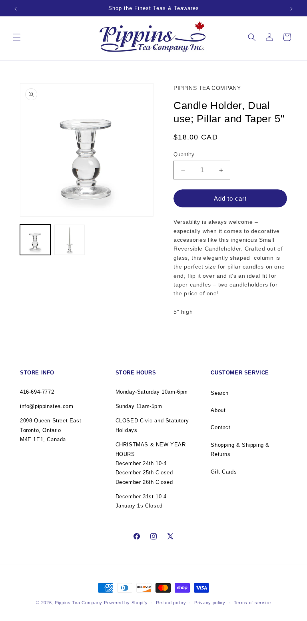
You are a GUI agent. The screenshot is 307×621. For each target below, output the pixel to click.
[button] (17, 37)
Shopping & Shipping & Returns (240, 449)
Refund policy (171, 602)
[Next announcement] (291, 9)
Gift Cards (224, 472)
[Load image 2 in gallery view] (69, 240)
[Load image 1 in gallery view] (35, 240)
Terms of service (252, 602)
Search (220, 393)
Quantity (183, 154)
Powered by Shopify (126, 602)
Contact (220, 427)
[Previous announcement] (15, 9)
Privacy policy (209, 602)
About (218, 410)
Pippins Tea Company (78, 602)
